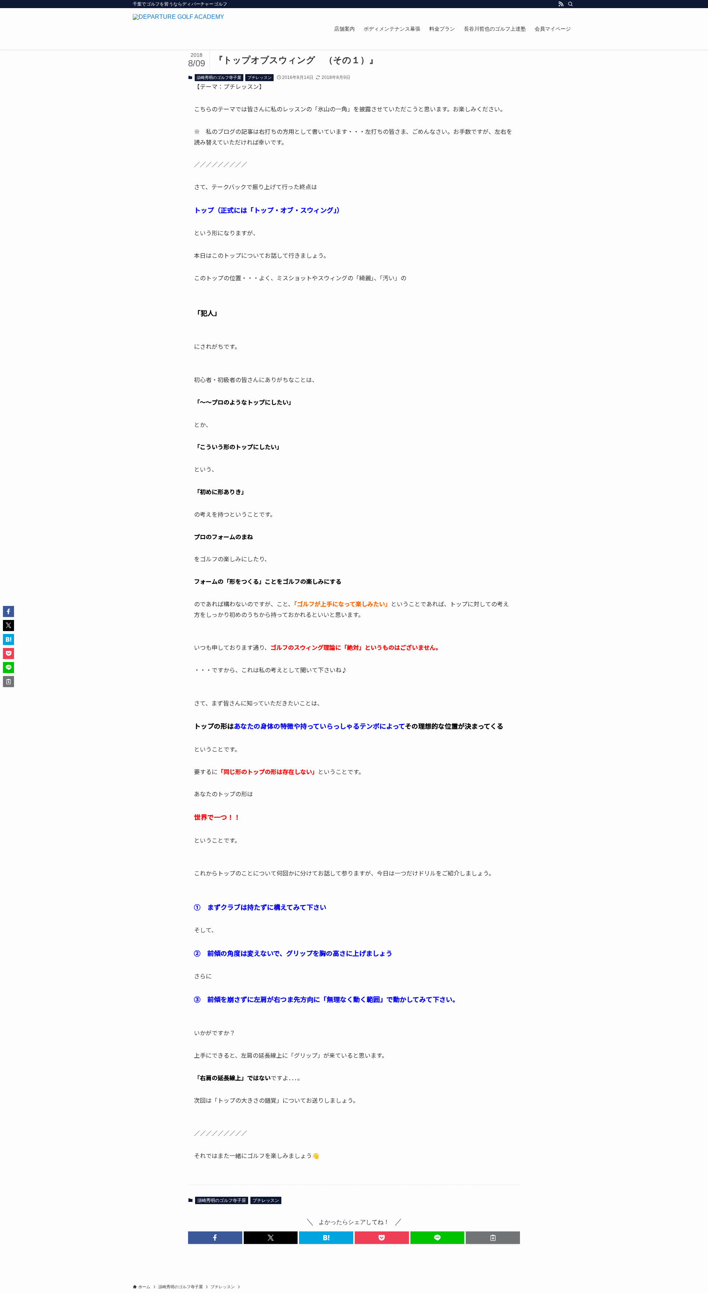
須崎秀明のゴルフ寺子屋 (219, 77)
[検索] (570, 4)
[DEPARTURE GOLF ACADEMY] (178, 29)
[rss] (561, 4)
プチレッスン (259, 77)
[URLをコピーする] (493, 1237)
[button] (215, 1237)
